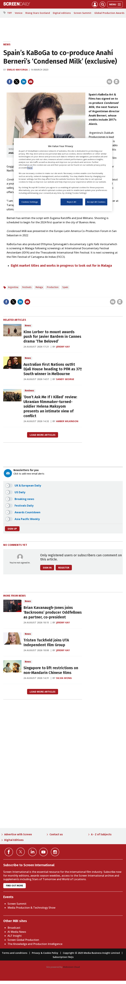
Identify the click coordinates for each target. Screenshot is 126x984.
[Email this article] (31, 82)
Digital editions (62, 12)
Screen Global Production (23, 940)
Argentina (13, 287)
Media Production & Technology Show (31, 907)
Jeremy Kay (63, 346)
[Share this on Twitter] (17, 82)
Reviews (29, 390)
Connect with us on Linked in (32, 852)
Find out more (14, 885)
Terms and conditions (14, 952)
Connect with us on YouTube (43, 852)
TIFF (9, 12)
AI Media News (17, 932)
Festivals (27, 287)
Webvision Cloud (71, 966)
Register (63, 567)
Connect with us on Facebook (9, 852)
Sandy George (65, 379)
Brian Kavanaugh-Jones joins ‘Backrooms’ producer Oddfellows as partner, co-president (52, 612)
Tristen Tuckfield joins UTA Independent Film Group (46, 642)
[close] (119, 74)
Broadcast (14, 927)
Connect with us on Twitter (20, 851)
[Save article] (116, 82)
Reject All (71, 202)
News (6, 44)
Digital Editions (14, 840)
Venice (18, 12)
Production (52, 287)
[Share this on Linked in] (24, 82)
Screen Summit (82, 12)
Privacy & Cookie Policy (45, 952)
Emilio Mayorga (17, 69)
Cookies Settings (29, 202)
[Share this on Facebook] (9, 82)
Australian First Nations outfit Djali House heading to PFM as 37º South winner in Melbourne (52, 369)
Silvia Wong (64, 678)
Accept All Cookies (96, 202)
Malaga (39, 287)
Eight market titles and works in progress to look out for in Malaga (61, 265)
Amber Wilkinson (67, 421)
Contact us (56, 834)
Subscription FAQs (63, 957)
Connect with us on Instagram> (55, 852)
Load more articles (42, 434)
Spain (65, 287)
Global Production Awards (109, 12)
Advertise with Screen (18, 834)
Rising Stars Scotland (37, 12)
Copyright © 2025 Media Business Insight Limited (91, 952)
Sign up (12, 528)
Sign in (73, 74)
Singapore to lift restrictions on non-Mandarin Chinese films (50, 670)
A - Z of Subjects (101, 834)
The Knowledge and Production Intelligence (35, 944)
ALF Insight (15, 936)
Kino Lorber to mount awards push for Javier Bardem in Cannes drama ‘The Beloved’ (52, 337)
